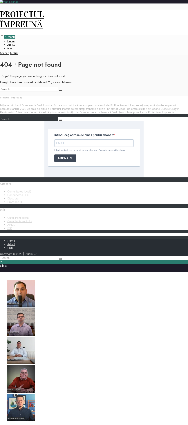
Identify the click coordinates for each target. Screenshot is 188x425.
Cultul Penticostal (18, 217)
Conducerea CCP (18, 195)
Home (11, 41)
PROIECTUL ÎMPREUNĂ (22, 19)
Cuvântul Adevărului (19, 221)
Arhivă (11, 45)
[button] (2, 36)
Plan (9, 48)
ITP (9, 228)
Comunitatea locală (19, 191)
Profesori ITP (15, 202)
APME (11, 224)
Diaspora (13, 198)
